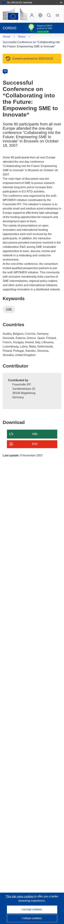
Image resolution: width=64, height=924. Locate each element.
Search (49, 15)
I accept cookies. (32, 909)
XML (35, 433)
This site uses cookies (20, 896)
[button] (40, 15)
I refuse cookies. (32, 918)
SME (9, 309)
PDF (35, 444)
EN (5, 71)
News (21, 36)
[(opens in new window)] (15, 14)
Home (6, 36)
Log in (32, 15)
